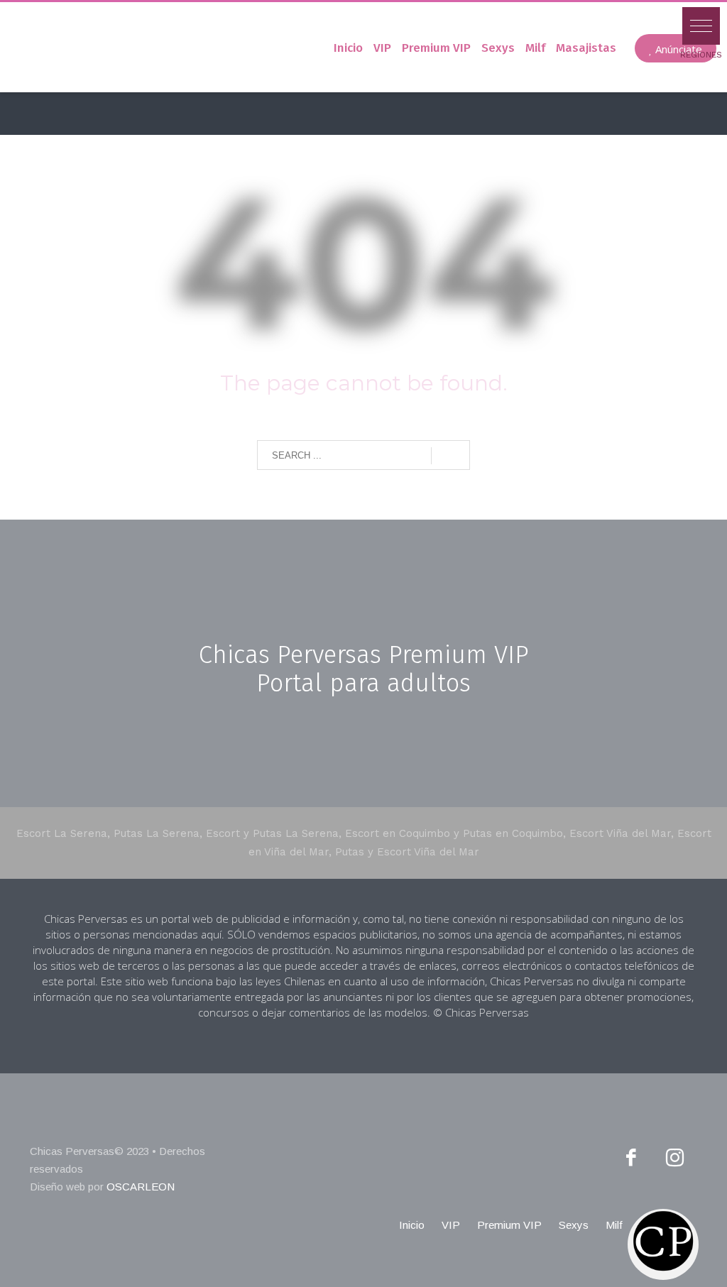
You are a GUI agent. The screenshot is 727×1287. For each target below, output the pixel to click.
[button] (701, 26)
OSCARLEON (140, 1187)
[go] (450, 456)
